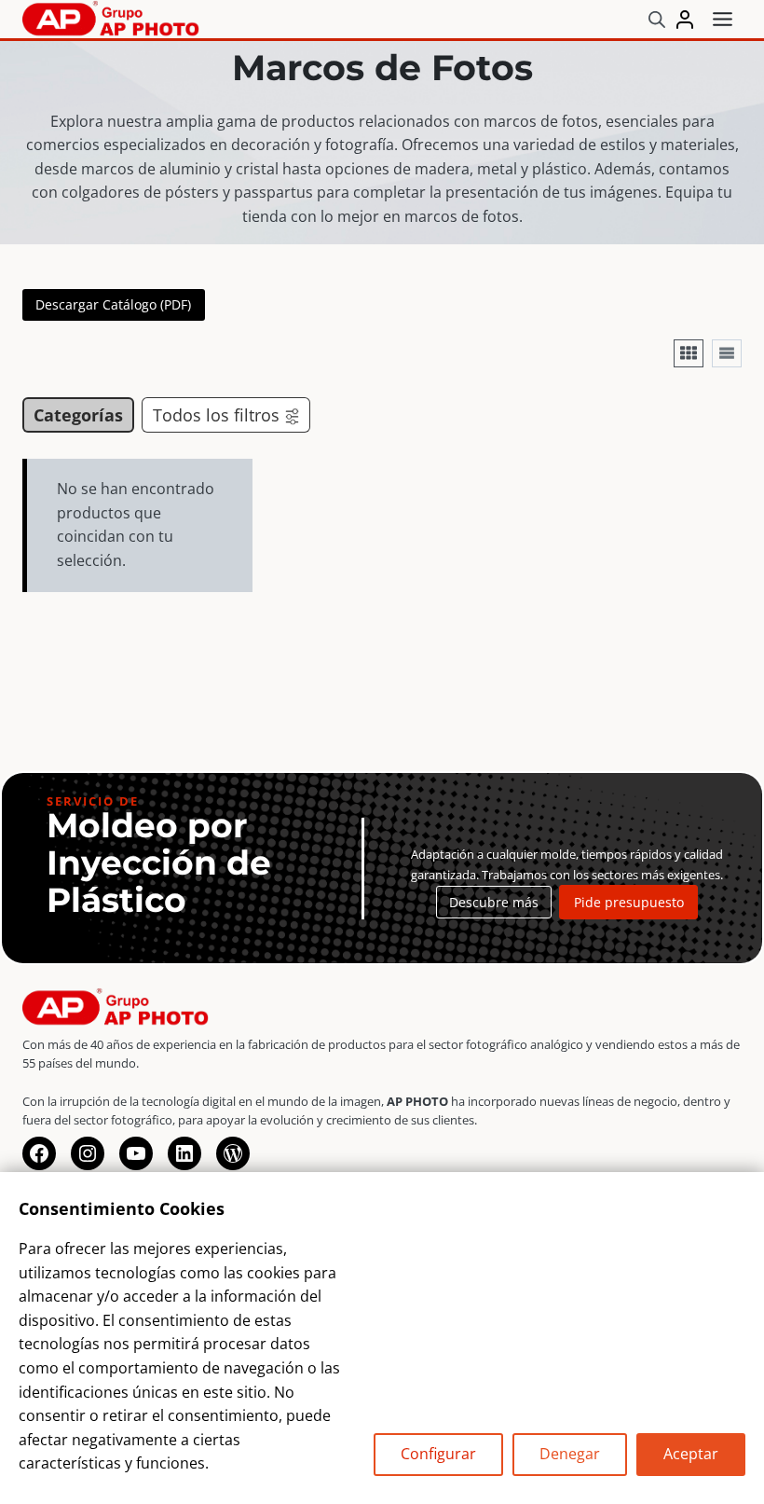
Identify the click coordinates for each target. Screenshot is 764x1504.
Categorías (78, 415)
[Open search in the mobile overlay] (657, 19)
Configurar (438, 1453)
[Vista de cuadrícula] (688, 353)
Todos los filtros (216, 415)
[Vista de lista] (727, 353)
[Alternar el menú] (722, 19)
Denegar (569, 1453)
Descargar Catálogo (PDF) (113, 304)
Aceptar (690, 1453)
